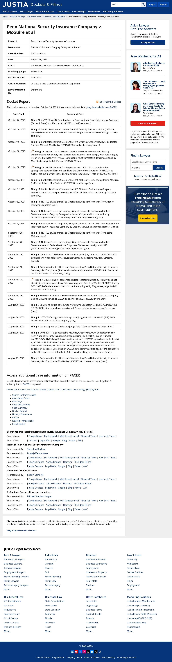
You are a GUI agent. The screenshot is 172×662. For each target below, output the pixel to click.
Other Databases (96, 597)
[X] (95, 651)
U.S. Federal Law (13, 597)
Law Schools (63, 11)
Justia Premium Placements (140, 609)
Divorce (49, 568)
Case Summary (19, 407)
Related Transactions (23, 420)
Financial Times (88, 436)
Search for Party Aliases (24, 394)
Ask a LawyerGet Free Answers (143, 27)
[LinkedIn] (72, 651)
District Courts (11, 622)
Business (91, 555)
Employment (92, 568)
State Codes (51, 605)
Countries (91, 626)
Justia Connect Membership (141, 601)
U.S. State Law (53, 597)
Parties (15, 417)
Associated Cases (20, 398)
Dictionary (132, 559)
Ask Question (148, 42)
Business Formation (96, 559)
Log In (152, 4)
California (50, 614)
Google (56, 440)
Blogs (130, 580)
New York (50, 622)
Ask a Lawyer (26, 11)
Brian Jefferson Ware (37, 453)
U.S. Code (8, 605)
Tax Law (90, 585)
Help (79, 657)
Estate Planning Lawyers (16, 576)
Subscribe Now (147, 218)
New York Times (107, 436)
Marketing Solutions (113, 11)
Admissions (132, 563)
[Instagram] (84, 651)
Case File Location (21, 404)
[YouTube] (76, 651)
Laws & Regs (79, 11)
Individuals (51, 555)
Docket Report (19, 411)
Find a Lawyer (10, 11)
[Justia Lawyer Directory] (99, 651)
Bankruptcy (51, 559)
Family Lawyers (11, 580)
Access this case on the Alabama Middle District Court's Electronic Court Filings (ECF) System (53, 389)
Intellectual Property (96, 572)
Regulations (10, 609)
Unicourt (32, 440)
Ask (79, 440)
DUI (47, 572)
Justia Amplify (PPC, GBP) (139, 618)
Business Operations (96, 563)
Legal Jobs (91, 601)
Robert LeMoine (35, 474)
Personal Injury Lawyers (16, 585)
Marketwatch (51, 436)
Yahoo (72, 440)
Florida (48, 618)
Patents (90, 618)
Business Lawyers (13, 563)
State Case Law (52, 609)
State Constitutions (54, 601)
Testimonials (133, 626)
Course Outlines (135, 572)
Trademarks (92, 622)
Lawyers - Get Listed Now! (148, 176)
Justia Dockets (35, 466)
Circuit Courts (11, 618)
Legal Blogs (92, 605)
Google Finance (36, 461)
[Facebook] (80, 651)
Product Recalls (93, 614)
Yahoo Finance (53, 461)
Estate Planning (53, 576)
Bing (64, 440)
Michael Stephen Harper (39, 496)
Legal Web (45, 440)
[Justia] (15, 4)
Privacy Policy (108, 657)
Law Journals (133, 576)
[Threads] (88, 651)
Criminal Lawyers (12, 568)
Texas (48, 626)
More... (7, 589)
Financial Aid (133, 568)
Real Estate (91, 580)
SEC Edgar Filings (82, 461)
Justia (90, 646)
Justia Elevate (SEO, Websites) (142, 614)
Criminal (49, 563)
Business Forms (94, 609)
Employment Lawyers (15, 572)
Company (70, 657)
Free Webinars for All (145, 56)
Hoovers (67, 461)
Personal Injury (52, 585)
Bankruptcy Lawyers (14, 559)
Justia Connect (43, 657)
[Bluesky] (92, 651)
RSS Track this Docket (109, 101)
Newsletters (94, 11)
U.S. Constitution (12, 601)
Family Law (50, 580)
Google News (35, 436)
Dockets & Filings (12, 626)
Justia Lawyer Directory (138, 605)
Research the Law (45, 11)
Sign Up (163, 4)
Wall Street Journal (69, 436)
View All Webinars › (147, 123)
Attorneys (17, 401)
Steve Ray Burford (36, 449)
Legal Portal (58, 657)
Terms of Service (92, 657)
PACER (26, 384)
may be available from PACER (102, 107)
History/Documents (22, 414)
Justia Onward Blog (136, 622)
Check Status (18, 424)
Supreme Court (11, 614)
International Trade (96, 576)
